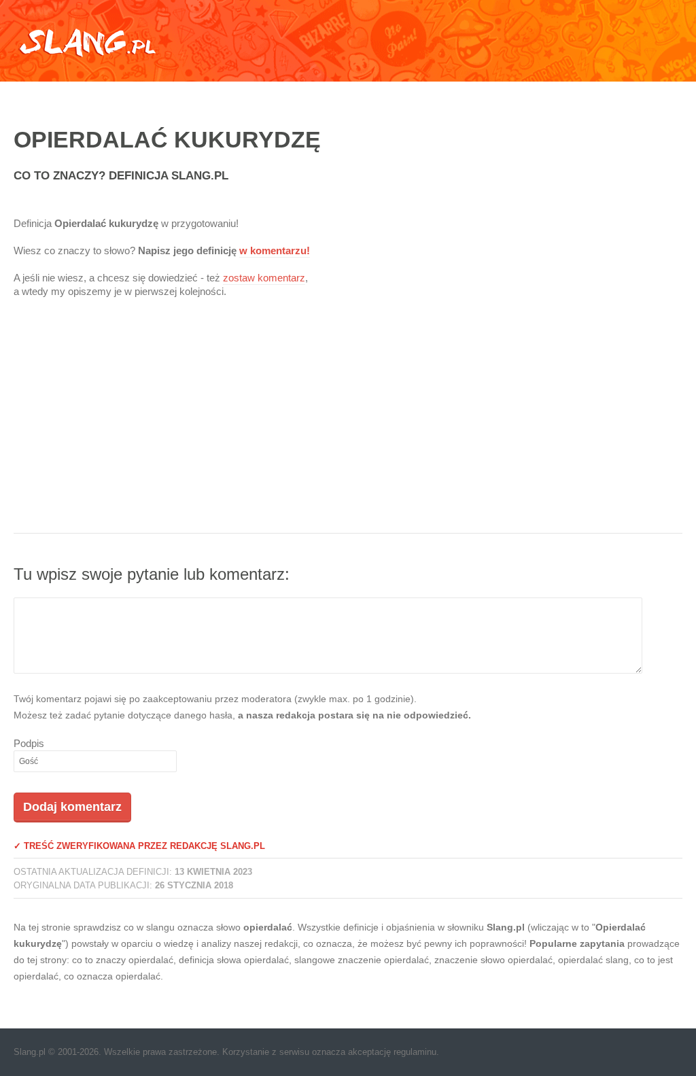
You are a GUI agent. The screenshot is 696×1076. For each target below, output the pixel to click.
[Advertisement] (348, 424)
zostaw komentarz (264, 277)
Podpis (29, 743)
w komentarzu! (274, 250)
